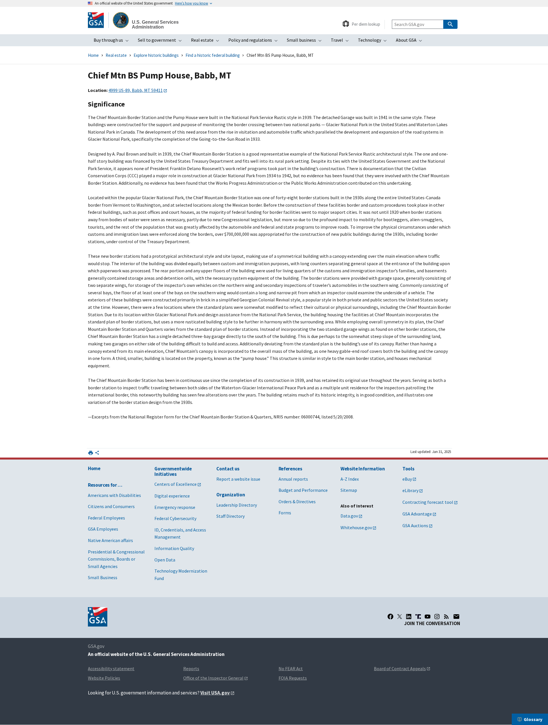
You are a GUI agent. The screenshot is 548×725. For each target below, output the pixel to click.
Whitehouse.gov (356, 527)
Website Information (363, 469)
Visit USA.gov (215, 693)
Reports (191, 668)
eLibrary (410, 490)
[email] (456, 616)
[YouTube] (427, 616)
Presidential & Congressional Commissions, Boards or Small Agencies (116, 559)
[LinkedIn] (409, 616)
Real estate (207, 41)
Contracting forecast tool (427, 502)
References (290, 469)
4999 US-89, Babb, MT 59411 (135, 90)
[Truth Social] (418, 616)
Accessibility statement (111, 668)
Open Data (164, 560)
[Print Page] (90, 453)
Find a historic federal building (213, 55)
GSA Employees (103, 529)
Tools (408, 469)
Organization (230, 495)
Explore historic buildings (156, 55)
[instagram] (437, 616)
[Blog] (446, 616)
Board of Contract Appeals (400, 668)
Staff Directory (230, 516)
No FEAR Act (291, 668)
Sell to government (161, 41)
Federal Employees (106, 518)
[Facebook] (390, 616)
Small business (306, 41)
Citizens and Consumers (111, 506)
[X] (399, 616)
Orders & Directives (297, 501)
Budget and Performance (303, 490)
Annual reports (293, 479)
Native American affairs (110, 540)
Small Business (102, 577)
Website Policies (104, 678)
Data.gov (349, 516)
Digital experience (172, 496)
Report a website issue (238, 479)
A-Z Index (350, 479)
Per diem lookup (366, 24)
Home (93, 55)
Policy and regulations (254, 41)
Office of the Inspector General (213, 678)
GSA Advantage (417, 514)
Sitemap (349, 490)
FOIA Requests (293, 678)
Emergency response (174, 507)
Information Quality (174, 548)
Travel (341, 41)
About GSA (411, 41)
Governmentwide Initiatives (173, 471)
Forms (285, 512)
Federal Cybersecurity (175, 518)
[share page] (97, 454)
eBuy (407, 479)
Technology (374, 41)
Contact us (227, 469)
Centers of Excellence (175, 484)
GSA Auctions (415, 525)
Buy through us (113, 41)
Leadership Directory (236, 505)
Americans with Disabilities (114, 495)
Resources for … (105, 485)
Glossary (533, 719)
